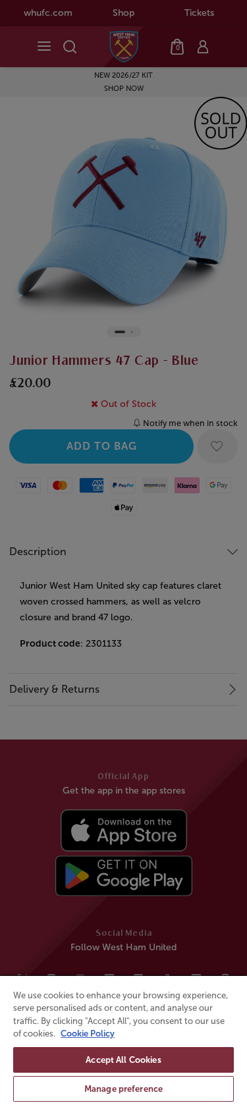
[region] (123, 1040)
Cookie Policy (88, 1033)
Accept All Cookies (123, 1060)
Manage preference (123, 1089)
